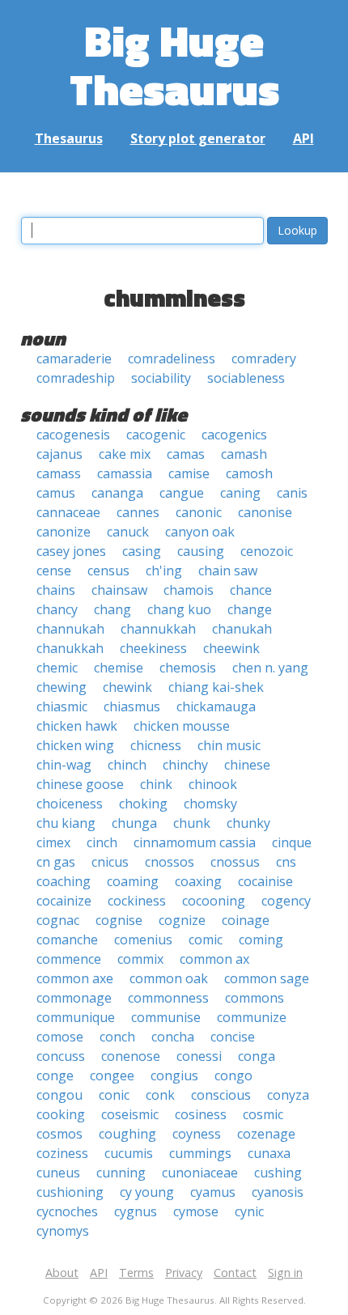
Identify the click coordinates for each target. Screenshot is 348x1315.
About (62, 1272)
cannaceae (68, 512)
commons (254, 998)
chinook (213, 784)
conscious (221, 1095)
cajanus (59, 454)
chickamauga (216, 706)
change (249, 609)
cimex (53, 842)
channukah (70, 629)
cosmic (263, 1114)
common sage (266, 978)
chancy (57, 609)
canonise (265, 512)
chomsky (210, 803)
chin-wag (63, 765)
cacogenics (234, 434)
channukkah (158, 629)
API (303, 138)
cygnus (135, 1211)
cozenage (266, 1134)
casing (141, 551)
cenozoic (266, 551)
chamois (188, 590)
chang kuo (179, 609)
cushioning (70, 1192)
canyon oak (200, 532)
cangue (181, 493)
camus (55, 493)
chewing (61, 687)
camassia (124, 473)
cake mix (125, 454)
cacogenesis (73, 434)
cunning (121, 1172)
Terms (136, 1272)
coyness (196, 1134)
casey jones (71, 551)
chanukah (242, 629)
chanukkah (70, 648)
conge (55, 1075)
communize (251, 1017)
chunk (191, 823)
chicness (155, 745)
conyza (288, 1095)
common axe (74, 978)
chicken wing (75, 745)
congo (233, 1075)
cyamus (213, 1192)
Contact (235, 1272)
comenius (143, 939)
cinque (292, 842)
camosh (249, 473)
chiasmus (132, 706)
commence (68, 959)
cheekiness (153, 648)
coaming (133, 881)
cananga (117, 493)
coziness (62, 1153)
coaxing (198, 881)
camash (244, 454)
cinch (102, 842)
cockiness (137, 901)
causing (200, 551)
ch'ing (164, 570)
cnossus (235, 862)
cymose (196, 1211)
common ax (214, 959)
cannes (138, 512)
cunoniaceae (200, 1172)
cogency (286, 901)
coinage (245, 920)
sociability (161, 378)
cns (286, 862)
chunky (248, 823)
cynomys (62, 1231)
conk (160, 1095)
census (108, 570)
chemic (57, 668)
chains (55, 590)
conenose (130, 1056)
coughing (127, 1134)
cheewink (231, 648)
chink (156, 784)
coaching (63, 881)
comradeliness (171, 358)
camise (189, 473)
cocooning (213, 901)
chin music (229, 745)
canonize (63, 532)
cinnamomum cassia (195, 842)
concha (172, 1037)
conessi (199, 1056)
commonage (74, 998)
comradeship (75, 378)
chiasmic (61, 706)
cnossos (169, 862)
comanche (67, 939)
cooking (60, 1114)
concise (232, 1037)
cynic (249, 1211)
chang (112, 609)
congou (59, 1095)
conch (117, 1037)
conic (114, 1095)
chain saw (227, 570)
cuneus (58, 1172)
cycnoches (67, 1211)
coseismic (130, 1114)
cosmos (59, 1134)
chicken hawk (76, 726)
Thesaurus (69, 138)
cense (53, 570)
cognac (57, 920)
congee (112, 1075)
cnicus (110, 862)
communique (75, 1017)
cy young (147, 1192)
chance (251, 590)
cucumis (128, 1153)
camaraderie (74, 358)
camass (58, 473)
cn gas (55, 862)
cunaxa (269, 1153)
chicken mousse (182, 726)
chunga (134, 823)
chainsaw (119, 590)
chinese (247, 765)
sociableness (246, 378)
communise (166, 1017)
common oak (168, 978)
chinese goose (80, 784)
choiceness (69, 803)
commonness (168, 998)
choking (143, 803)
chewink (127, 687)
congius (174, 1075)
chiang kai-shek (216, 687)
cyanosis (277, 1192)
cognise (118, 920)
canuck (128, 532)
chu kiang (65, 823)
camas (186, 454)
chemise (118, 668)
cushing (278, 1172)
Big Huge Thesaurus (174, 64)
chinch (127, 765)
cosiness (201, 1114)
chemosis (187, 668)
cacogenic (155, 434)
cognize (182, 920)
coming (261, 939)
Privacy (183, 1272)
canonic (199, 512)
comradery (263, 358)
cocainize (63, 901)
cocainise (265, 881)
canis (292, 493)
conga (256, 1056)
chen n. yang (270, 668)
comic (206, 939)
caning (240, 493)
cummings (200, 1153)
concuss (60, 1056)
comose (59, 1037)
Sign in (285, 1272)
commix (140, 959)
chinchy (185, 765)
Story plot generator (197, 138)
